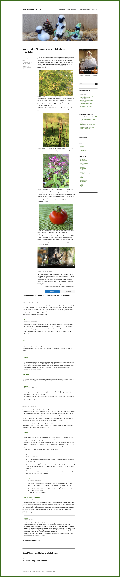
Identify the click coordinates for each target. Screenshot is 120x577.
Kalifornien (82, 164)
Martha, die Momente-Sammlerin (31, 497)
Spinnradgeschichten (32, 9)
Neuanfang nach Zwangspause (86, 106)
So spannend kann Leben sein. (86, 103)
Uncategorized (83, 181)
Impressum (62, 9)
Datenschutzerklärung (72, 9)
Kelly (81, 122)
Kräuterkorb (82, 167)
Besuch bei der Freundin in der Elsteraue (88, 93)
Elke (23, 301)
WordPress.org (83, 150)
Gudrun (24, 57)
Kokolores (82, 165)
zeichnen (81, 185)
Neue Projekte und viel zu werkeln (86, 100)
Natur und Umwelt (83, 171)
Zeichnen (82, 186)
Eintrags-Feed (83, 147)
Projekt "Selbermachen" (85, 173)
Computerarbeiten (83, 160)
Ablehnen (68, 291)
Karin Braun (25, 374)
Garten (23, 60)
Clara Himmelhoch (83, 127)
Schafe (81, 175)
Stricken (81, 179)
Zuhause (81, 188)
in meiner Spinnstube (84, 163)
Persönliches (82, 172)
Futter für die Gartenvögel (27, 64)
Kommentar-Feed (83, 149)
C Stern (24, 340)
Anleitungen (82, 159)
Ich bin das (95, 9)
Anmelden (82, 146)
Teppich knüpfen (83, 180)
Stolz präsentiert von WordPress (48, 571)
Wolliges (81, 184)
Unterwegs (82, 182)
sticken (81, 177)
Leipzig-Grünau (83, 168)
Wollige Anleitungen (85, 9)
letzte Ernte (24, 66)
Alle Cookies (52, 291)
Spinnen (81, 176)
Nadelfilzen (82, 169)
